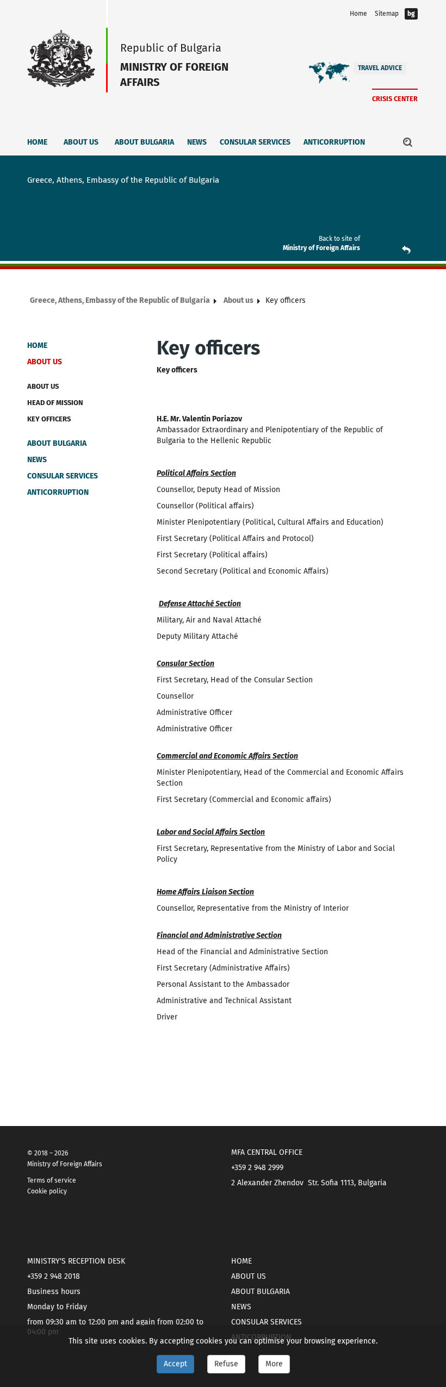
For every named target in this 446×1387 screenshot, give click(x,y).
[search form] (407, 142)
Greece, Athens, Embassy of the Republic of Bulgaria (120, 300)
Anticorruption (334, 142)
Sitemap (387, 13)
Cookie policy (47, 1191)
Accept (175, 1364)
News (197, 142)
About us (81, 142)
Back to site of (339, 238)
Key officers (49, 419)
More (274, 1364)
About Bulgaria (144, 142)
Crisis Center (395, 99)
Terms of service (51, 1180)
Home (358, 13)
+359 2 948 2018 (53, 1276)
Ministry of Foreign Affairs (321, 248)
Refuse (226, 1364)
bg (411, 13)
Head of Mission (55, 403)
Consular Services (255, 142)
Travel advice (380, 68)
